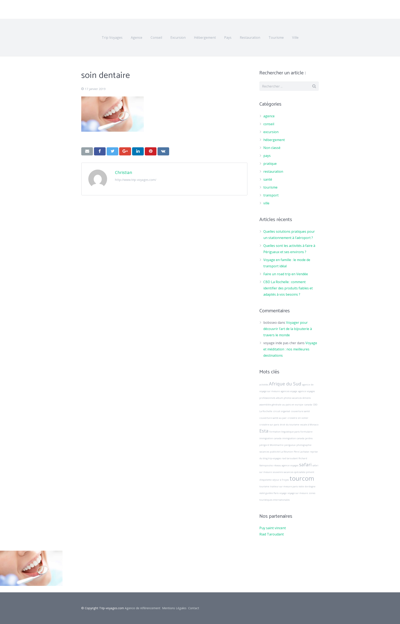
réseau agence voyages (286, 465)
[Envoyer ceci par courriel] (87, 151)
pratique (270, 163)
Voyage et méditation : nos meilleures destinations (290, 349)
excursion (271, 132)
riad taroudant (290, 458)
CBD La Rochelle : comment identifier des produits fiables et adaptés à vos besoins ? (288, 288)
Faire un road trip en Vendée (285, 274)
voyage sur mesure (298, 493)
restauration (273, 171)
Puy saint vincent (272, 528)
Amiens (306, 397)
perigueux (290, 445)
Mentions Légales (174, 608)
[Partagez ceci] (100, 151)
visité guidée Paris (269, 493)
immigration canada (293, 438)
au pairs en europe (292, 404)
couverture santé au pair (273, 417)
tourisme (270, 187)
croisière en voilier (298, 417)
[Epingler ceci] (150, 151)
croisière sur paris (269, 424)
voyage (283, 493)
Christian (123, 172)
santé (267, 179)
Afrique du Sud (285, 384)
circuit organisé (281, 411)
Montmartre (277, 445)
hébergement (274, 140)
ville (266, 203)
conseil (268, 124)
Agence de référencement (142, 608)
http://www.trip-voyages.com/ (135, 180)
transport (271, 195)
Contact (193, 608)
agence (269, 116)
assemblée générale (270, 404)
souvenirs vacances (283, 472)
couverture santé (300, 411)
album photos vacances (289, 397)
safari (305, 464)
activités (263, 384)
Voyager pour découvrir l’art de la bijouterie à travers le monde (287, 328)
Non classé (271, 147)
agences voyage (289, 391)
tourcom (302, 478)
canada (308, 404)
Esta (264, 431)
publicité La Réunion (281, 451)
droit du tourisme (289, 424)
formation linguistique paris (284, 431)
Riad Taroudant (271, 534)
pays (267, 155)
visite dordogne (307, 486)
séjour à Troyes (280, 479)
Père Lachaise (301, 451)
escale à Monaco (309, 424)
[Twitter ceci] (112, 151)
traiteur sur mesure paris (284, 486)
